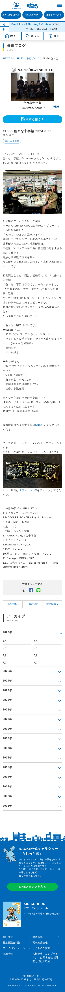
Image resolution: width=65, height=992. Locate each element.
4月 (5, 655)
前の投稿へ (52, 604)
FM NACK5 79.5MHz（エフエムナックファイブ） (32, 5)
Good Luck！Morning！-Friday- (31, 24)
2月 (5, 662)
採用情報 (8, 953)
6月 (5, 648)
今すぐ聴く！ (35, 119)
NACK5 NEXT (32, 15)
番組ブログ (32, 58)
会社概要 (8, 937)
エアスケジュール (11, 15)
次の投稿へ (13, 604)
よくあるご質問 (41, 948)
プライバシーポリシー (15, 948)
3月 (36, 655)
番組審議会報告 (11, 942)
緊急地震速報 (40, 942)
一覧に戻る (32, 604)
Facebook (31, 590)
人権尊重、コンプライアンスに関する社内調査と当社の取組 (45, 957)
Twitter (23, 590)
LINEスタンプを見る (32, 886)
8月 (5, 640)
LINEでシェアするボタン (38, 590)
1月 (36, 662)
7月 (36, 640)
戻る (5, 5)
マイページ (16, 8)
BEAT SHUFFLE (13, 58)
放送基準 (37, 937)
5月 (36, 648)
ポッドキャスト (54, 15)
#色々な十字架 (12, 141)
